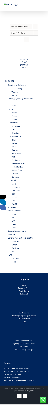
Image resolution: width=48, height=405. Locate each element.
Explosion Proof (24, 288)
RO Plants (24, 346)
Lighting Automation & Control (24, 343)
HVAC (24, 322)
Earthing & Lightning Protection (24, 316)
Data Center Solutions (24, 340)
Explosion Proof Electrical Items (24, 63)
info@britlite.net (28, 380)
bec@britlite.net (15, 380)
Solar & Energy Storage (24, 349)
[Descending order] (35, 26)
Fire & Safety (24, 291)
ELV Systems (24, 313)
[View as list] (26, 39)
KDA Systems (29, 391)
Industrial (24, 294)
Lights (24, 285)
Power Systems (24, 319)
